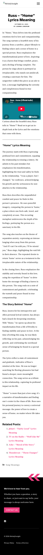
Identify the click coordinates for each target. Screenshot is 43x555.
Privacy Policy (9, 543)
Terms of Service (22, 543)
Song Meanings (13, 465)
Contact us (12, 510)
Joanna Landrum (22, 26)
